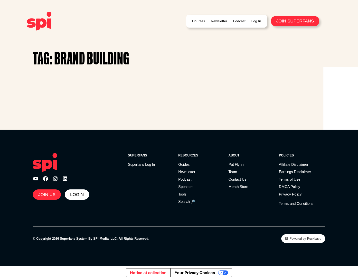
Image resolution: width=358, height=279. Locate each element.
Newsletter (186, 172)
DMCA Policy (289, 187)
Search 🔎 (186, 201)
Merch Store (238, 187)
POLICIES (286, 155)
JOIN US (47, 194)
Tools (182, 194)
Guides (184, 164)
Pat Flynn (236, 164)
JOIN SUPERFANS (295, 21)
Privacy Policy (290, 194)
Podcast (184, 179)
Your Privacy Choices (195, 272)
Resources (188, 155)
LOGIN (77, 194)
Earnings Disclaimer (295, 172)
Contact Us (237, 179)
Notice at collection (148, 272)
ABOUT (233, 155)
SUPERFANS (137, 155)
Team (232, 172)
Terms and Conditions (296, 203)
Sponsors (186, 187)
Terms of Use (289, 179)
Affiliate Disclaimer (293, 164)
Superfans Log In (141, 164)
